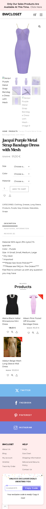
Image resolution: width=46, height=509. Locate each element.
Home (4, 131)
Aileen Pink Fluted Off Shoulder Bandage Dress (32, 321)
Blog (4, 453)
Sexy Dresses (23, 208)
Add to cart (19, 189)
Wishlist (5, 462)
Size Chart (26, 453)
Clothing (18, 204)
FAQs (24, 449)
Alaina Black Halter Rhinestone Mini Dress (11, 321)
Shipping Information (31, 458)
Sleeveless (34, 208)
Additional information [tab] (16, 228)
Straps (5, 211)
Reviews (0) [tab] (9, 234)
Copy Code (31, 488)
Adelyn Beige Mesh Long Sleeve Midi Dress (11, 364)
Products (13, 131)
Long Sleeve (35, 204)
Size (4, 166)
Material (6, 181)
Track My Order (8, 466)
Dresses (26, 204)
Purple (14, 208)
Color (4, 173)
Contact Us (27, 469)
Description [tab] (10, 223)
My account (7, 458)
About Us (6, 449)
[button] (39, 26)
